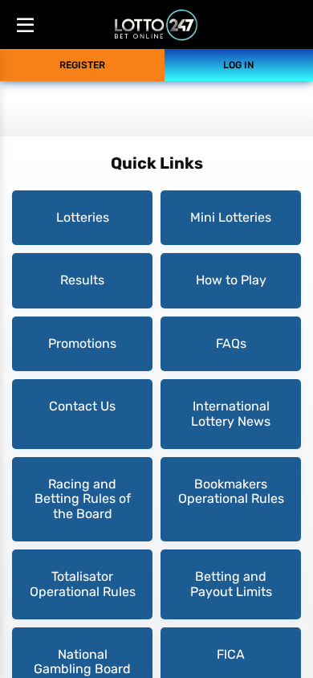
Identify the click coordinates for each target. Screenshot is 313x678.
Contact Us (82, 406)
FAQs (231, 343)
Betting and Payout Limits (231, 583)
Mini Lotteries (230, 217)
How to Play (231, 280)
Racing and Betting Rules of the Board (83, 498)
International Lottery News (230, 413)
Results (82, 280)
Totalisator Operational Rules (83, 583)
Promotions (82, 343)
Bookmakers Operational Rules (231, 491)
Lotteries (82, 217)
